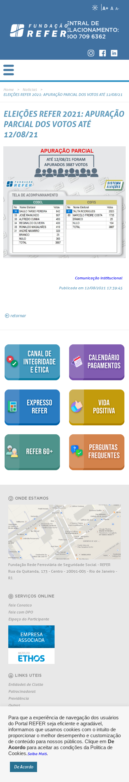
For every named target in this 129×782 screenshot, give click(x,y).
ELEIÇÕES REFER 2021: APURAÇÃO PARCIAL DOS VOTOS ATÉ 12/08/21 (62, 94)
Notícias (29, 89)
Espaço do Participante (28, 618)
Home (8, 89)
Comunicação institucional (98, 277)
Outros (14, 705)
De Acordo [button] (23, 766)
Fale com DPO (20, 611)
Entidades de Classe (25, 684)
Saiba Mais (37, 753)
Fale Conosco (20, 605)
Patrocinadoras (21, 691)
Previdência (18, 698)
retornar (18, 315)
